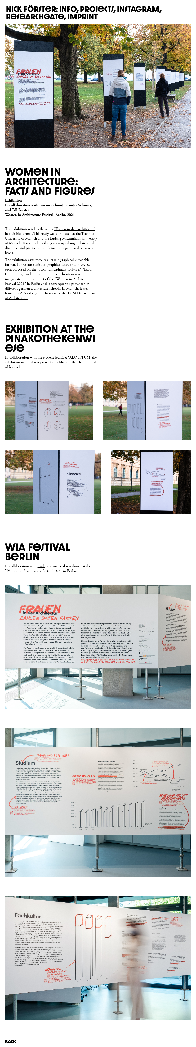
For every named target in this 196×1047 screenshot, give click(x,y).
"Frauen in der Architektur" (74, 229)
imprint (82, 16)
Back (10, 1041)
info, (69, 9)
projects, (98, 9)
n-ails (41, 566)
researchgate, (36, 16)
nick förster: (32, 9)
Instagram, (139, 9)
